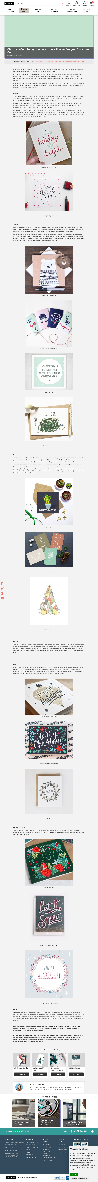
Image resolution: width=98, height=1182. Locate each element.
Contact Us (61, 1144)
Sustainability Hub (49, 1157)
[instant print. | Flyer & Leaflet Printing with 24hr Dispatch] (9, 3)
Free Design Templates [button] (54, 10)
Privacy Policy (30, 1144)
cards (53, 71)
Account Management (47, 1154)
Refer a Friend (47, 1160)
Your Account (47, 1144)
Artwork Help (62, 1149)
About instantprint (32, 1142)
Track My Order (63, 1147)
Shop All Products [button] (10, 10)
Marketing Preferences (47, 1150)
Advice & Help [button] (86, 10)
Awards (28, 1152)
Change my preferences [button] (79, 1178)
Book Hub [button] (24, 10)
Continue (22, 1074)
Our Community (31, 1157)
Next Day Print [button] (38, 10)
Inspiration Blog (31, 1154)
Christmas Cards (21, 1068)
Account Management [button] (72, 10)
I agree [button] (74, 1174)
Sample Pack (47, 1147)
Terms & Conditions (32, 1147)
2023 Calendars (75, 1068)
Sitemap (28, 1149)
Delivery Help (62, 1152)
